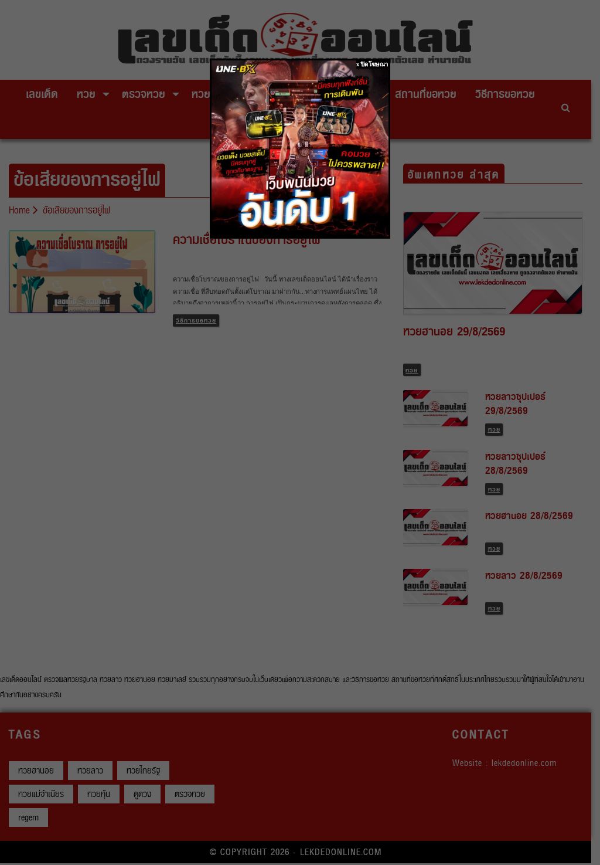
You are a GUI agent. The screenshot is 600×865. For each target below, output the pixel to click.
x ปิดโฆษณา (372, 64)
